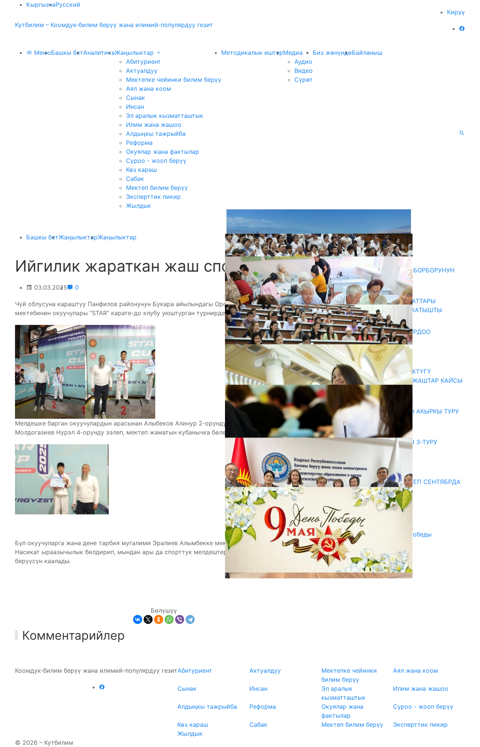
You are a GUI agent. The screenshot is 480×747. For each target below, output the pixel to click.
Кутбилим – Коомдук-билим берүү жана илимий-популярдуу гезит (114, 25)
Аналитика (99, 52)
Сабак (135, 178)
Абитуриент (143, 61)
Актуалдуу (142, 70)
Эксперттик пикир (153, 196)
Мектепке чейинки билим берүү (173, 79)
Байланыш (367, 52)
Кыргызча (41, 4)
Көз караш (141, 169)
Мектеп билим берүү (157, 187)
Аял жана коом (148, 88)
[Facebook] (462, 28)
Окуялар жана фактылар (162, 151)
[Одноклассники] (158, 619)
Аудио (303, 61)
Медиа (293, 52)
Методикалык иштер (252, 52)
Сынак (135, 97)
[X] (148, 619)
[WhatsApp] (169, 619)
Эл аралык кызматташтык (164, 115)
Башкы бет (67, 52)
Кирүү (456, 12)
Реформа (139, 142)
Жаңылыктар (135, 52)
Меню (41, 52)
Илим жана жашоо (154, 124)
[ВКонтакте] (137, 619)
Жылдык (138, 205)
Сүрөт (303, 79)
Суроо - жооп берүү (156, 160)
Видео (303, 70)
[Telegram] (190, 619)
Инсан (135, 106)
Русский (68, 4)
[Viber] (179, 619)
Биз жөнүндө (332, 52)
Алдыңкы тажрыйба (156, 133)
